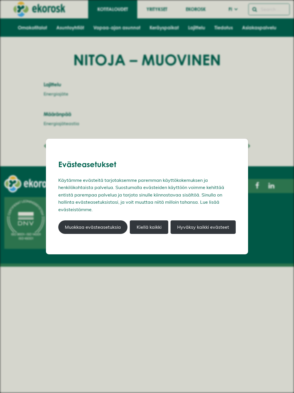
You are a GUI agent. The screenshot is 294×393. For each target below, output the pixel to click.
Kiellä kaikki (149, 227)
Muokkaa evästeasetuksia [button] (93, 227)
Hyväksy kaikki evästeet (203, 227)
